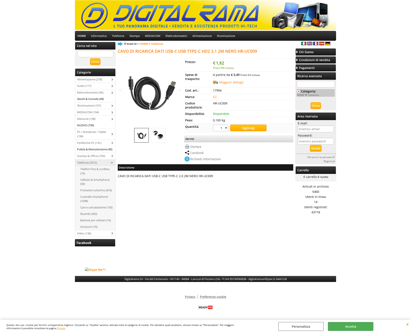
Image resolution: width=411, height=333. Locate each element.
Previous (120, 90)
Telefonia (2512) (87, 162)
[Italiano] (304, 44)
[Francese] (316, 44)
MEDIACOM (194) (88, 112)
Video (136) (84, 233)
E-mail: (303, 123)
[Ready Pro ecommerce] (205, 307)
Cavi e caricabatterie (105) (96, 207)
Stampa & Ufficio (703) (91, 156)
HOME (81, 36)
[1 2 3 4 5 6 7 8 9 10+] (221, 128)
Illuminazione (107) (89, 105)
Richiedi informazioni (205, 159)
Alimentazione (202, 36)
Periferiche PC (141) (89, 143)
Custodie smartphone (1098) (94, 199)
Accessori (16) (88, 227)
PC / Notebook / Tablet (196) (91, 134)
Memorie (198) (86, 119)
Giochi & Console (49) (90, 99)
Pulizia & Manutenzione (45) (94, 149)
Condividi (197, 153)
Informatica (99, 36)
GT (215, 97)
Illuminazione (226, 36)
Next (179, 90)
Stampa (135, 36)
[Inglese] (310, 44)
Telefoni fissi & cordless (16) (95, 171)
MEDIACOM (152, 36)
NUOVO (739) (85, 125)
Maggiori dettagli (231, 82)
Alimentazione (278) (89, 79)
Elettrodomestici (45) (90, 92)
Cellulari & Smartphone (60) (95, 182)
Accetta (350, 326)
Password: (305, 135)
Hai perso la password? (321, 157)
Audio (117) (84, 86)
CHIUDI (407, 324)
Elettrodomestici (176, 36)
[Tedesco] (328, 44)
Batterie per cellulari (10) (95, 220)
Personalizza (301, 326)
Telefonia (118, 36)
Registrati (329, 161)
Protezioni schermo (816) (96, 190)
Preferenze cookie (213, 297)
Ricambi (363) (88, 214)
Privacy (61, 328)
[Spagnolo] (322, 44)
